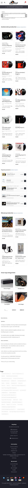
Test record (20, 404)
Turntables (3, 291)
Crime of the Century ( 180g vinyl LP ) (7, 45)
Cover (3, 385)
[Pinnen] (16, 480)
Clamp (7, 383)
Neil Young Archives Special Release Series (9, 397)
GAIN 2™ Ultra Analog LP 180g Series (18, 385)
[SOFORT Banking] (11, 478)
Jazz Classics (23, 390)
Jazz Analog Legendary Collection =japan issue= (10, 390)
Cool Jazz (20, 383)
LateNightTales (5, 392)
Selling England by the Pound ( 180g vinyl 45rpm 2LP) (6, 156)
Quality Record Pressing (6, 402)
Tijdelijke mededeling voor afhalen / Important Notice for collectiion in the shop (14, 455)
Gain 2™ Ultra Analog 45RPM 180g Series (9, 387)
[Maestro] (19, 478)
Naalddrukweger (12, 392)
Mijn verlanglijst (14, 467)
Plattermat (15, 399)
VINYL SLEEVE (5, 411)
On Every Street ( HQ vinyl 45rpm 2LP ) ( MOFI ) (20, 46)
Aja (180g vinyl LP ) (19, 127)
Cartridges (17, 291)
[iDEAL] (15, 478)
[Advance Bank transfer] (7, 478)
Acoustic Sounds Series (6, 373)
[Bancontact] (8, 480)
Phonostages (3, 276)
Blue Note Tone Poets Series (18, 378)
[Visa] (19, 480)
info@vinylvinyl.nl (14, 438)
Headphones (17, 276)
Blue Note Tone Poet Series (7, 378)
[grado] (14, 310)
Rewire (3, 404)
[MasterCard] (23, 478)
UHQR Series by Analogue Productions (8, 406)
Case (3, 383)
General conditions (14, 446)
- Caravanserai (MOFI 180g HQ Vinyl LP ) (7, 101)
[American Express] (4, 478)
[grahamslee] (6, 310)
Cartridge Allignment (22, 380)
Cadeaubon (13, 380)
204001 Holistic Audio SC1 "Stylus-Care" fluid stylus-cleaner (20, 258)
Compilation (14, 383)
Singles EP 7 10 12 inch (11, 404)
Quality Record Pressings (17, 402)
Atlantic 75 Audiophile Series (17, 373)
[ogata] (22, 310)
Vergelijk (14, 469)
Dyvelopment (15, 484)
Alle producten (14, 471)
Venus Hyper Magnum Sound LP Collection (17, 411)
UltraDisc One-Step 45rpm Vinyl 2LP (8, 409)
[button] (2, 15)
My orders (14, 465)
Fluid (8, 385)
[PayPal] (12, 480)
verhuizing (14, 457)
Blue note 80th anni (5, 380)
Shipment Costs (14, 450)
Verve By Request (5, 413)
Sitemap (14, 452)
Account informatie (14, 463)
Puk (21, 399)
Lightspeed (19, 483)
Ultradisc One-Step (20, 409)
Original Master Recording (6, 399)
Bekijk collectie (21, 27)
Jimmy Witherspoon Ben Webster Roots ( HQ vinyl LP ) (7, 231)
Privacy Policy (14, 448)
